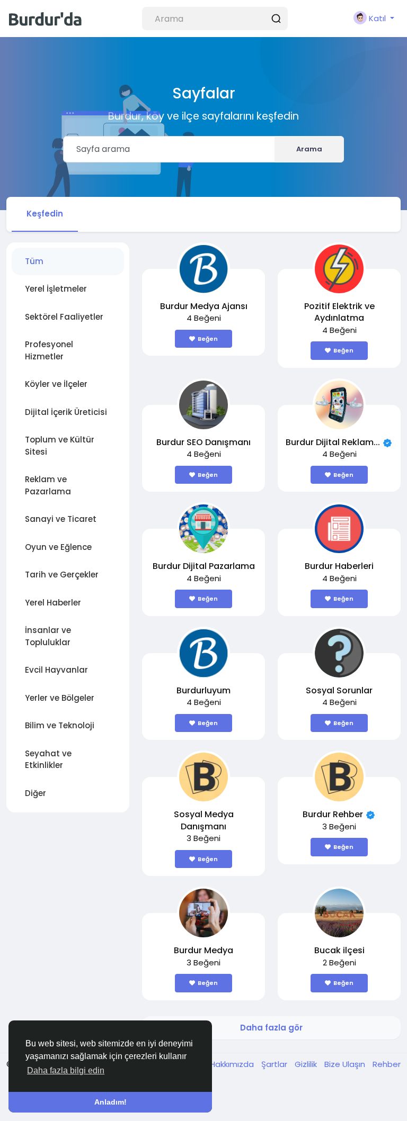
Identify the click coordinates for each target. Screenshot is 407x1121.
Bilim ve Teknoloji (59, 725)
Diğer (35, 793)
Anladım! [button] (110, 1102)
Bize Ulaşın (345, 1064)
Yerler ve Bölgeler (59, 697)
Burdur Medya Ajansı (203, 306)
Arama (309, 149)
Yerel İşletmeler (56, 288)
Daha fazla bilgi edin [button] (65, 1070)
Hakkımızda (233, 1064)
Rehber (387, 1064)
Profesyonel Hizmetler (49, 350)
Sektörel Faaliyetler (64, 316)
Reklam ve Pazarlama (48, 485)
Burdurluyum (203, 690)
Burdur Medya (203, 950)
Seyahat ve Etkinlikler (48, 759)
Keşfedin (44, 213)
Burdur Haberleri (339, 566)
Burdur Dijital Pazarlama (204, 566)
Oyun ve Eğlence (58, 547)
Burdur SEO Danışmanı (203, 442)
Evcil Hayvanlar (56, 669)
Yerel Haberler (53, 602)
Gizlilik (307, 1064)
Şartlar (275, 1064)
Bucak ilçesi (339, 950)
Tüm (34, 261)
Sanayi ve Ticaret (60, 519)
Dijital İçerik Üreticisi (66, 412)
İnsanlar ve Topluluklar (48, 636)
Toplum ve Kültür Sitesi (59, 445)
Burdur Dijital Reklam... (333, 442)
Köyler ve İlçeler (56, 384)
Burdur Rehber (333, 814)
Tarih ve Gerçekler (62, 574)
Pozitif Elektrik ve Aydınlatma (339, 312)
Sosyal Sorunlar (339, 690)
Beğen (208, 339)
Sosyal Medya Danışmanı (204, 820)
